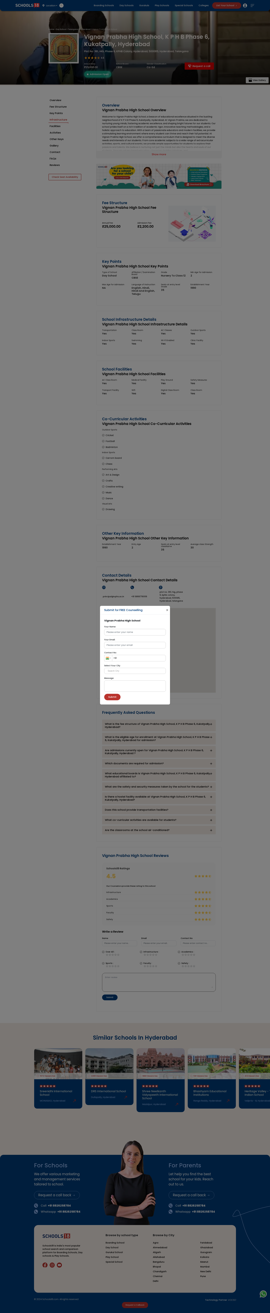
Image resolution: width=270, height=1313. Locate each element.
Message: (109, 678)
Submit (112, 697)
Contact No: (110, 652)
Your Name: (110, 626)
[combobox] (108, 658)
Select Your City (112, 665)
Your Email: (109, 639)
